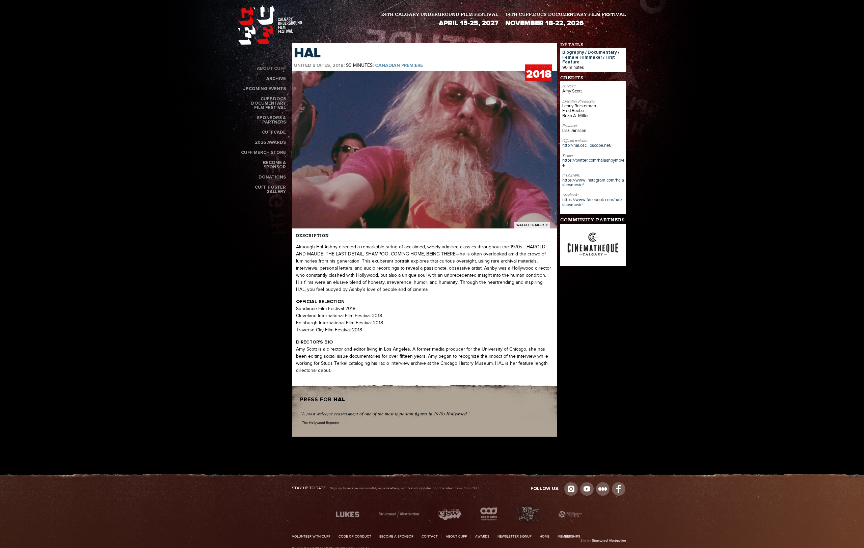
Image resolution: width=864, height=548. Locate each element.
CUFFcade (274, 132)
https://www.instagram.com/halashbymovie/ (593, 182)
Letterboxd (603, 489)
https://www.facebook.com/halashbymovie (592, 202)
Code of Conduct (355, 537)
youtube (587, 489)
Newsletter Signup (514, 537)
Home (544, 537)
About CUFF (271, 68)
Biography (573, 52)
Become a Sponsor (274, 165)
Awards (482, 537)
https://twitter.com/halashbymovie (593, 163)
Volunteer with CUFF (311, 537)
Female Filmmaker (582, 57)
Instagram (571, 489)
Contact (430, 537)
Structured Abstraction (609, 541)
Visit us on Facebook (618, 489)
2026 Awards (270, 142)
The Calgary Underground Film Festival (270, 26)
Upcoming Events (264, 89)
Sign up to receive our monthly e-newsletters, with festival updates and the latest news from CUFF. (386, 488)
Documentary (602, 52)
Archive (276, 79)
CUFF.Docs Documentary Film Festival (268, 103)
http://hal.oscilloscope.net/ (587, 145)
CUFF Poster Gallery (270, 189)
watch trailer (530, 225)
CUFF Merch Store (263, 152)
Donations (272, 177)
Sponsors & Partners (271, 120)
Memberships (569, 537)
